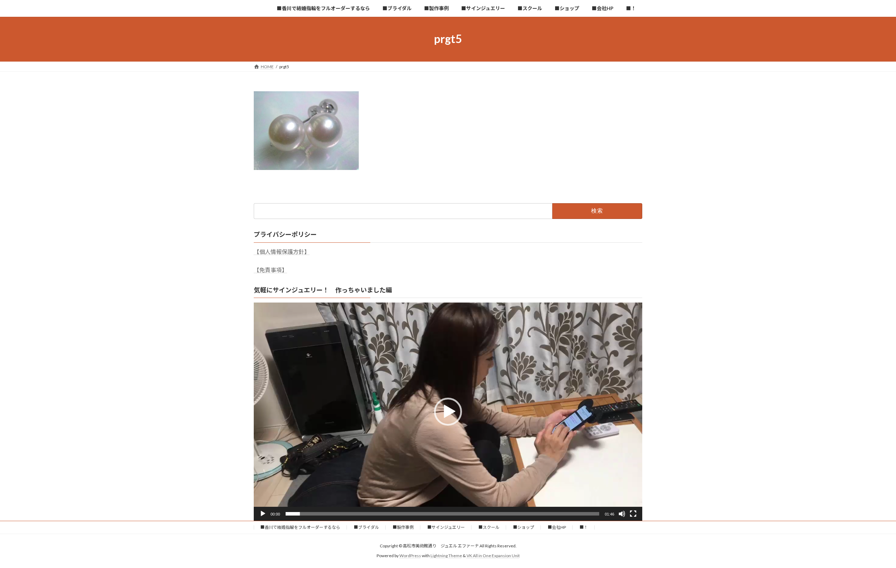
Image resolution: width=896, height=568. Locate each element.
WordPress (410, 556)
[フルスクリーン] (633, 513)
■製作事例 (403, 527)
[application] (448, 412)
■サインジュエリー (446, 527)
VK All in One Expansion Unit (493, 556)
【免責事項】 (270, 270)
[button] (448, 412)
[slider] (442, 514)
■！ (584, 527)
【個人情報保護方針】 (282, 251)
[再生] (262, 513)
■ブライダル (366, 527)
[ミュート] (621, 513)
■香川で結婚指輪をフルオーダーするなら (300, 527)
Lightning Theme (446, 556)
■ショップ (523, 527)
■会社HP (557, 527)
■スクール (488, 527)
